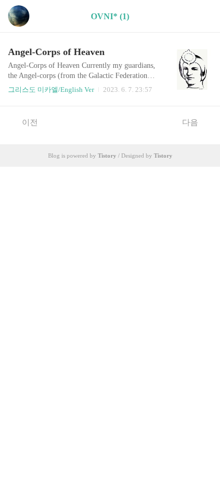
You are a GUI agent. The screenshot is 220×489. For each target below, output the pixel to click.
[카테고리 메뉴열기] (201, 16)
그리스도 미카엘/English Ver (51, 90)
